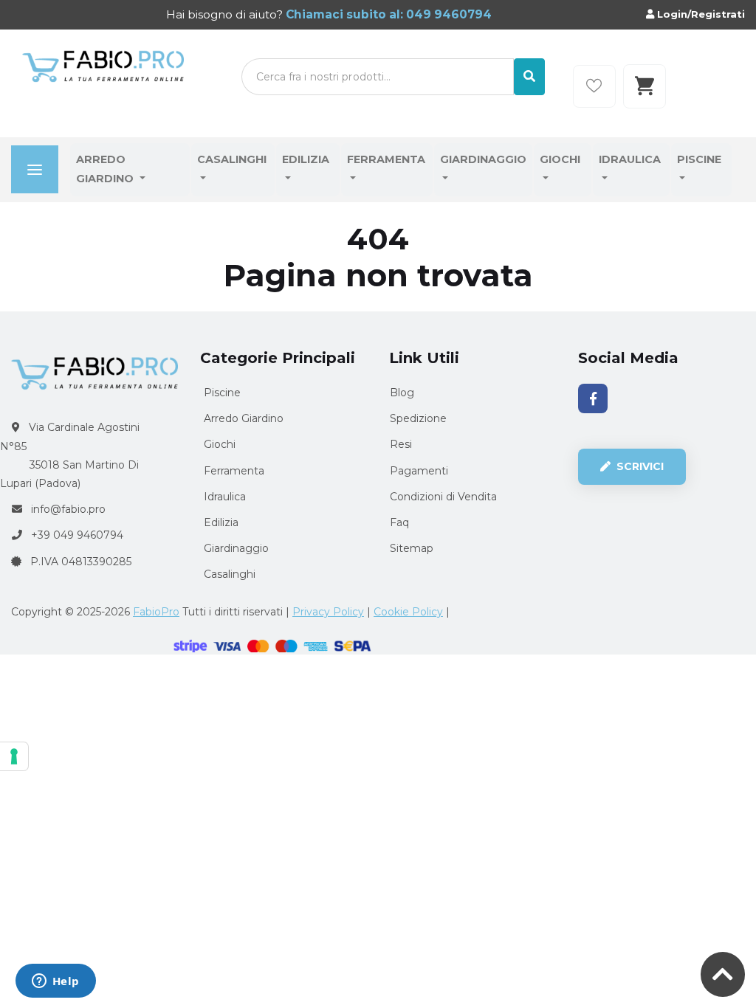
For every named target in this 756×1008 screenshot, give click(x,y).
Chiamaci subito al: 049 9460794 (387, 14)
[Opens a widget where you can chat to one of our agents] (55, 982)
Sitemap (411, 548)
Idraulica (630, 159)
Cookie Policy (408, 611)
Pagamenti (419, 470)
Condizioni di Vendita (443, 496)
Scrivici (639, 466)
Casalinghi (232, 159)
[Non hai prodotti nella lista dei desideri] (594, 86)
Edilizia (305, 159)
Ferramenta (386, 159)
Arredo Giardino (106, 169)
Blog (402, 392)
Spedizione (418, 418)
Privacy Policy (328, 611)
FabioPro (156, 611)
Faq (399, 522)
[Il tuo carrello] (644, 86)
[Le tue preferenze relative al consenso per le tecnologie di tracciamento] (14, 756)
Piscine (699, 159)
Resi (401, 444)
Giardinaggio (483, 159)
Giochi (560, 159)
